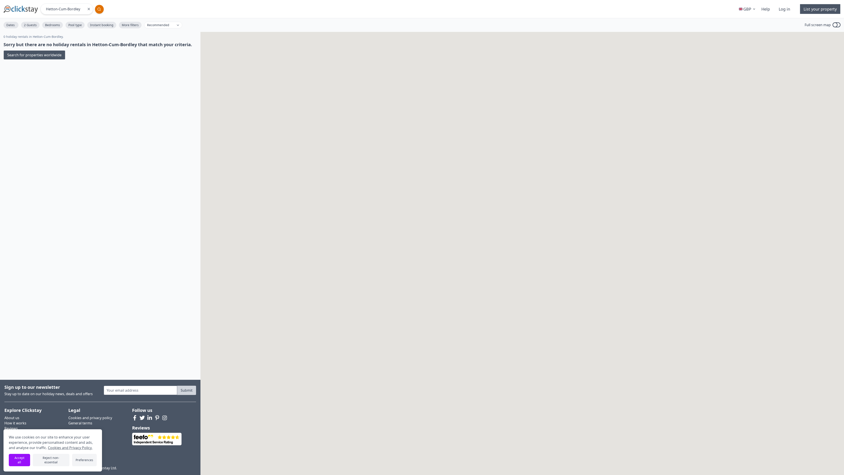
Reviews (11, 428)
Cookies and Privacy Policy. (70, 447)
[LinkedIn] (149, 417)
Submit (187, 390)
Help (765, 9)
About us (11, 417)
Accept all (19, 460)
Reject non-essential (51, 460)
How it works (15, 423)
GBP (747, 9)
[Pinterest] (157, 417)
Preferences (84, 460)
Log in (784, 9)
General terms (80, 423)
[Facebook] (134, 417)
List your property (820, 9)
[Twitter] (142, 417)
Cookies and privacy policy (90, 417)
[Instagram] (164, 417)
